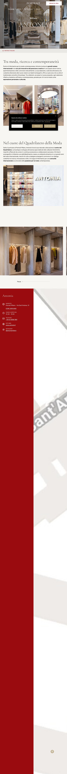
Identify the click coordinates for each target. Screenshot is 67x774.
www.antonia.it (11, 325)
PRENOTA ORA (54, 3)
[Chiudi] (56, 116)
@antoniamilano (11, 330)
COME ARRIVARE (11, 308)
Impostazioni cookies (17, 126)
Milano (19, 9)
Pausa (19, 281)
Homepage (11, 9)
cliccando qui (47, 121)
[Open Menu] (6, 3)
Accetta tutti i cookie (50, 126)
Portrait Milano (28, 9)
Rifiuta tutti (37, 126)
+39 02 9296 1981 (11, 320)
